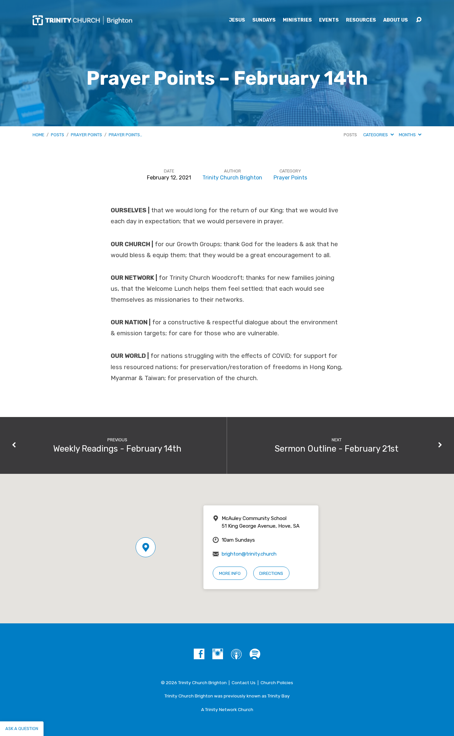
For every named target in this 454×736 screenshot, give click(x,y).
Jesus (237, 20)
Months (408, 134)
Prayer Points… (125, 134)
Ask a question (21, 728)
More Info (230, 573)
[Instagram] (217, 654)
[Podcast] (236, 654)
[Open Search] (418, 20)
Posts (57, 134)
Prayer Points (86, 134)
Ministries (297, 20)
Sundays (264, 20)
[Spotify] (255, 654)
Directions (271, 573)
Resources (361, 20)
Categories (376, 134)
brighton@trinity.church (249, 554)
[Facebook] (199, 654)
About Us (395, 20)
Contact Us (244, 682)
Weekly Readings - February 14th (117, 449)
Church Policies (277, 682)
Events (329, 20)
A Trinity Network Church (227, 709)
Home (38, 134)
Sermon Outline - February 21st (336, 449)
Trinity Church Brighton (232, 177)
